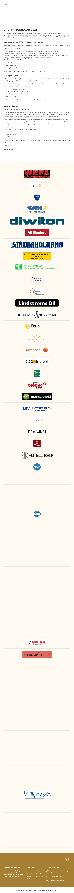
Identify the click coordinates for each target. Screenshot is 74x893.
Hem (28, 871)
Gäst (28, 879)
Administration (33, 890)
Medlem (29, 876)
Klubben (29, 874)
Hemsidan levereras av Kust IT (48, 890)
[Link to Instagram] (63, 4)
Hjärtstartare (40, 879)
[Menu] (70, 4)
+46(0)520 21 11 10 (55, 876)
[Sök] (67, 4)
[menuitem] (67, 4)
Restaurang (39, 876)
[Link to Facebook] (60, 4)
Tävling (38, 871)
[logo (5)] (7, 4)
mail (11, 150)
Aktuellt (38, 874)
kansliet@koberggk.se (57, 880)
